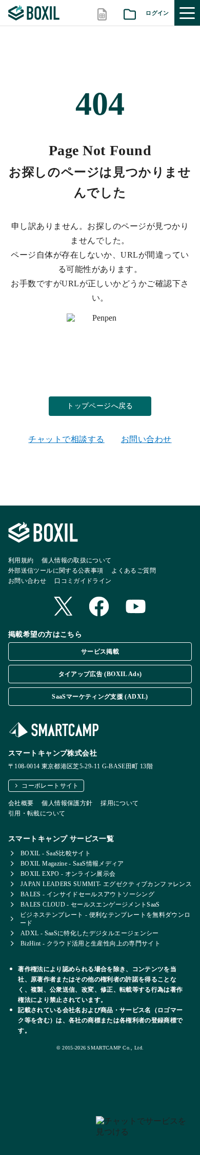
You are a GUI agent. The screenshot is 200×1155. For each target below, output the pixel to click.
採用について (119, 803)
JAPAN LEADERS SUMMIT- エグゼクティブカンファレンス (106, 884)
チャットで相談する (66, 439)
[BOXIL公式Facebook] (99, 607)
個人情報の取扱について (76, 560)
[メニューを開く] (187, 13)
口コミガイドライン (82, 581)
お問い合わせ (146, 439)
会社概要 (20, 803)
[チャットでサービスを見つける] (144, 1131)
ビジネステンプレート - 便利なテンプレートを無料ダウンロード (105, 919)
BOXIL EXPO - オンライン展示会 (68, 873)
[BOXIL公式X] (63, 607)
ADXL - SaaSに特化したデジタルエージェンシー (90, 933)
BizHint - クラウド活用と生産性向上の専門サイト (91, 943)
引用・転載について (36, 813)
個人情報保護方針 (67, 803)
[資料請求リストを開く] (130, 13)
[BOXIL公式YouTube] (136, 607)
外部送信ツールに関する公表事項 (55, 571)
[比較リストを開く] (102, 13)
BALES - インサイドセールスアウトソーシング (87, 894)
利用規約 (20, 560)
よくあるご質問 (133, 571)
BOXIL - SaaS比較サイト (56, 853)
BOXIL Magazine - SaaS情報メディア (72, 863)
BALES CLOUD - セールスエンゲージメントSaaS (90, 904)
